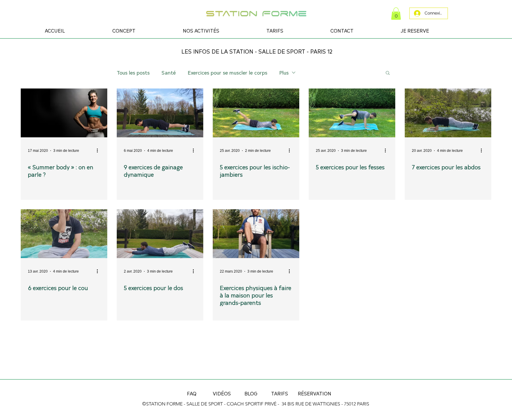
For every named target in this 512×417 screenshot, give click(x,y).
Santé (168, 72)
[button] (396, 13)
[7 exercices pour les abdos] (448, 112)
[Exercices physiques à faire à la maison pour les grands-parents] (256, 233)
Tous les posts (133, 72)
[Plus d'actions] (99, 150)
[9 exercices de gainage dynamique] (160, 112)
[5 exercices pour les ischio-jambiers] (256, 112)
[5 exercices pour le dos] (160, 233)
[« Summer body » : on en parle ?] (64, 112)
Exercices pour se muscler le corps (227, 72)
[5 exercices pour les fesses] (352, 112)
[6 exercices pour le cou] (64, 233)
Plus (284, 72)
